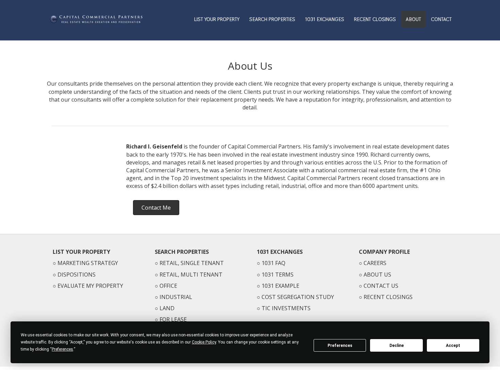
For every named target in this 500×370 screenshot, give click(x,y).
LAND (167, 308)
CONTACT (441, 19)
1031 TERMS (278, 274)
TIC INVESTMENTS (286, 308)
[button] (156, 207)
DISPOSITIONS (76, 274)
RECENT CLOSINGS (375, 19)
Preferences (340, 345)
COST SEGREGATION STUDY (298, 297)
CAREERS (375, 263)
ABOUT (413, 19)
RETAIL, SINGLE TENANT (192, 263)
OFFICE (168, 285)
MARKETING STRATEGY (87, 263)
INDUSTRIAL (176, 297)
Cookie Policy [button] (204, 342)
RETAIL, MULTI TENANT (191, 274)
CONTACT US (381, 285)
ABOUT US (377, 274)
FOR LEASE (173, 319)
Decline (396, 345)
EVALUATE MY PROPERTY (90, 285)
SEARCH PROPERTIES (272, 19)
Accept (453, 345)
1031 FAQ (273, 263)
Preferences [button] (62, 349)
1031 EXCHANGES (324, 19)
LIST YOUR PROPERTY (216, 19)
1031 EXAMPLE (280, 285)
